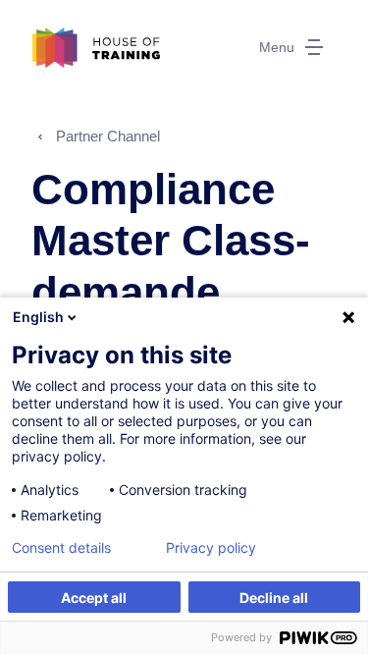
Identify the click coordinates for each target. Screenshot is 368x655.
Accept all (94, 597)
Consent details (61, 548)
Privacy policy (211, 548)
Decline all (273, 597)
